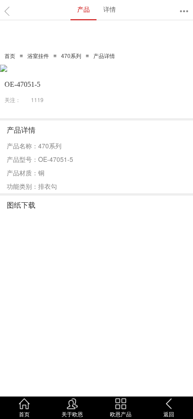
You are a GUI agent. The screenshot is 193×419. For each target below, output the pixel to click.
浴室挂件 (38, 56)
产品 (83, 8)
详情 (109, 8)
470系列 (71, 56)
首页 (9, 56)
